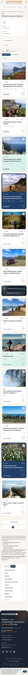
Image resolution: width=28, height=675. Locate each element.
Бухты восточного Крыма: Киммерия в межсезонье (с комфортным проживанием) (13, 197)
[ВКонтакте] (2, 651)
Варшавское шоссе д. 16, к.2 (8, 645)
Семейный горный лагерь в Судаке (12, 123)
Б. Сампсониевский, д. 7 (7, 637)
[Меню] (2, 2)
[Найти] (25, 7)
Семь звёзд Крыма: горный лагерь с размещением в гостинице (12, 272)
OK (25, 671)
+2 (8, 201)
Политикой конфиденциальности (8, 673)
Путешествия (6, 54)
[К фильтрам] (2, 45)
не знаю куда (21, 288)
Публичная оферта (14, 661)
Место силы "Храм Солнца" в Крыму (13, 504)
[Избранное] (26, 2)
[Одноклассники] (10, 651)
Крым (7, 82)
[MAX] (14, 651)
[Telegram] (6, 651)
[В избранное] (23, 64)
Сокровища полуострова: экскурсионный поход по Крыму (12, 160)
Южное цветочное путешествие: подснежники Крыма (13, 466)
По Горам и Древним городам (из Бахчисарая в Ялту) (13, 235)
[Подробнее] (23, 93)
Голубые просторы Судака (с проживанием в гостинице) (13, 85)
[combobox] (13, 7)
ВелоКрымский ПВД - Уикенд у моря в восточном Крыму (14, 429)
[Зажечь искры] (25, 613)
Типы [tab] (12, 566)
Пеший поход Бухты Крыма (12, 321)
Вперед (17, 527)
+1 (8, 126)
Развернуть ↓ (4, 559)
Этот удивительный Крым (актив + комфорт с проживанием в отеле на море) (12, 392)
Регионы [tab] (6, 566)
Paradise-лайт (8, 356)
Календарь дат (15, 54)
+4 (11, 89)
